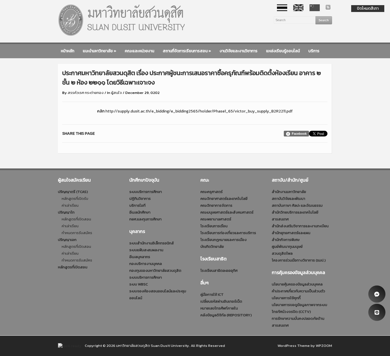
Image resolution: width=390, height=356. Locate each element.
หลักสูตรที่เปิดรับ (75, 198)
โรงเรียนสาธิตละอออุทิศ (219, 270)
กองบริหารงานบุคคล (145, 263)
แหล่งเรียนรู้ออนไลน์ (283, 51)
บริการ (313, 51)
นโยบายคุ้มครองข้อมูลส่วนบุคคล (297, 284)
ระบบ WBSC (138, 284)
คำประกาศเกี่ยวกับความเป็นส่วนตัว (298, 291)
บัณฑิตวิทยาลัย (212, 246)
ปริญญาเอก (67, 239)
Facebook (299, 133)
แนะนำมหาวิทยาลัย (99, 51)
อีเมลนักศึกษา (139, 212)
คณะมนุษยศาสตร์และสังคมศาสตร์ (227, 212)
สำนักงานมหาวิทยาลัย (289, 191)
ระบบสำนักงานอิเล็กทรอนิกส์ (151, 243)
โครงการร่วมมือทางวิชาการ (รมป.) (299, 260)
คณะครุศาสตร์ (211, 191)
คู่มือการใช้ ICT (212, 294)
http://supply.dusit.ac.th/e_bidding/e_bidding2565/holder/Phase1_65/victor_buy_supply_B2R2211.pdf (199, 111)
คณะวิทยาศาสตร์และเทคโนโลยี (224, 198)
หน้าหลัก (67, 51)
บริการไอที (137, 205)
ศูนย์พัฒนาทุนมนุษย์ (287, 246)
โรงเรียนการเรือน (214, 226)
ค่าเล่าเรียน (70, 205)
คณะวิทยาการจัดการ (216, 205)
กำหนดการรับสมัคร (77, 233)
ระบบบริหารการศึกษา (145, 191)
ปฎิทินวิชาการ (140, 198)
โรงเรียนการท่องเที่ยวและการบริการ (228, 233)
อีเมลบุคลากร (139, 257)
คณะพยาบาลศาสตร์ (215, 219)
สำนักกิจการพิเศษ (285, 239)
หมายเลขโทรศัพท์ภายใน (219, 308)
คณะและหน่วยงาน (139, 51)
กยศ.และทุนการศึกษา (145, 219)
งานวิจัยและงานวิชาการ (239, 51)
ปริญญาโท (66, 212)
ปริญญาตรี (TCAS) (73, 191)
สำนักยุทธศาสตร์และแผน (291, 233)
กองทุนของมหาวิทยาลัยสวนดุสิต (155, 270)
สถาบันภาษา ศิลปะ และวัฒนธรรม (297, 205)
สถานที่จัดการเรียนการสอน (187, 51)
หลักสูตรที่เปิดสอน (76, 219)
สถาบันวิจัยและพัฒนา (288, 198)
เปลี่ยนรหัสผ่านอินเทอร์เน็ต (221, 301)
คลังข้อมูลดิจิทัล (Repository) (226, 315)
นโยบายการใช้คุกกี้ (286, 298)
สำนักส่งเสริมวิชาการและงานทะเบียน (300, 226)
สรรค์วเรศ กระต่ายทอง (86, 92)
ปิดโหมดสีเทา (368, 8)
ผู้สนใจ (116, 92)
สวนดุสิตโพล (282, 253)
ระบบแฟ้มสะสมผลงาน (146, 250)
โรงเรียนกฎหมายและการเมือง (223, 239)
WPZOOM (324, 345)
